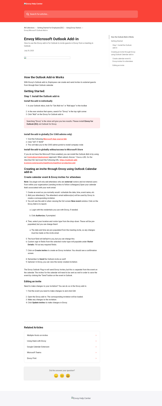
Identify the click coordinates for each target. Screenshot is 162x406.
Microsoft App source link (55, 139)
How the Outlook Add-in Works (122, 37)
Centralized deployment (38, 157)
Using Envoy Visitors (73, 28)
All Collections (29, 28)
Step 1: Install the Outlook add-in (122, 46)
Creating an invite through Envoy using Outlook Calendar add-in (123, 53)
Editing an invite (118, 65)
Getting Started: (117, 41)
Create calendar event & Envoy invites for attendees (123, 60)
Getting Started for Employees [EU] (50, 28)
